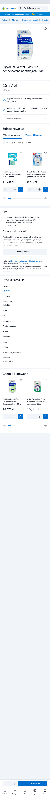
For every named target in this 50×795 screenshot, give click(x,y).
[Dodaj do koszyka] (20, 189)
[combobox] (33, 8)
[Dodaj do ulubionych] (45, 29)
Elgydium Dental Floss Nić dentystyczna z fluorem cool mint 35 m (12, 401)
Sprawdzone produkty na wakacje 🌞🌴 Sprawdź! (24, 14)
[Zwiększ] (14, 783)
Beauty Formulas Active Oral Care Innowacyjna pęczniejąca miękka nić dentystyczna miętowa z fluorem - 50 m (36, 174)
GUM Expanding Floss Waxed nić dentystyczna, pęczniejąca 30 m (37, 401)
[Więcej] (45, 119)
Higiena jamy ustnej (30, 20)
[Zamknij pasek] (47, 14)
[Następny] (45, 198)
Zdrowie (15, 20)
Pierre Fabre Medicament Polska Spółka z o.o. (25, 261)
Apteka (5, 20)
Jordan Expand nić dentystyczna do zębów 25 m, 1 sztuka (12, 174)
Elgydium (6, 291)
